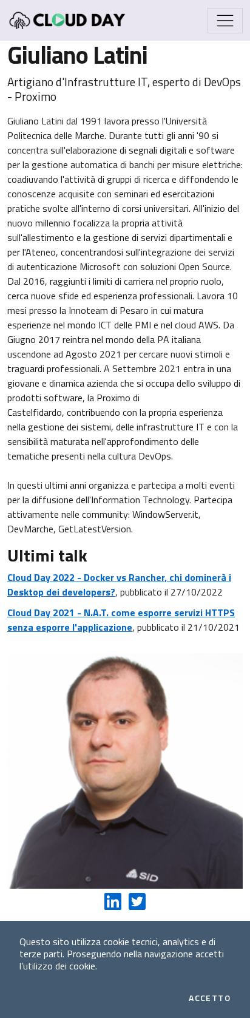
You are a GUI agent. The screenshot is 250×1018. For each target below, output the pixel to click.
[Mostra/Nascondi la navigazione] (225, 20)
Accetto (210, 998)
